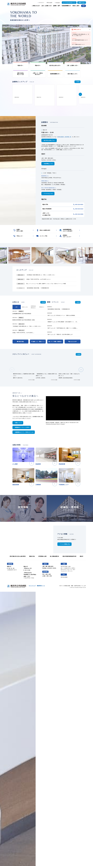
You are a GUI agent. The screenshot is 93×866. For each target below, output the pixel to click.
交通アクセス (82, 2)
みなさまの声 (73, 341)
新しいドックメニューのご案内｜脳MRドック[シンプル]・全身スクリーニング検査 (46, 283)
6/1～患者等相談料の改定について (80, 40)
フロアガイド (41, 2)
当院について (18, 422)
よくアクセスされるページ (69, 2)
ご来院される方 (36, 5)
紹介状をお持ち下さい (49, 140)
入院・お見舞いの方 (46, 5)
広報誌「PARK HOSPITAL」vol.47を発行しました (38, 279)
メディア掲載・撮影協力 (56, 341)
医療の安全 (32, 556)
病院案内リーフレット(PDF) (22, 427)
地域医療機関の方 (66, 5)
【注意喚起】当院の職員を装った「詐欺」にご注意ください (80, 35)
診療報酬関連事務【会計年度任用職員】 (22, 313)
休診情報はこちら (48, 163)
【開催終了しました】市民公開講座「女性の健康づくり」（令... (62, 321)
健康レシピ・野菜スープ (38, 341)
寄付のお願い (50, 2)
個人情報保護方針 (54, 556)
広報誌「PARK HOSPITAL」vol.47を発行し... (23, 332)
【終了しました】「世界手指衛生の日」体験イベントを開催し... (62, 328)
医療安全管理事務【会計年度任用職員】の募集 (23, 319)
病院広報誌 (21, 341)
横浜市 (81, 556)
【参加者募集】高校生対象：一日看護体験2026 (37, 288)
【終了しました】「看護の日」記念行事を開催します (60, 334)
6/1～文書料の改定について (78, 44)
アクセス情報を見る (65, 544)
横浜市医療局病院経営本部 (69, 556)
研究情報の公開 (42, 556)
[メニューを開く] (83, 6)
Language (57, 2)
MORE (78, 81)
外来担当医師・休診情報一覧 (64, 136)
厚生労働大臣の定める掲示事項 (18, 556)
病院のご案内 (76, 5)
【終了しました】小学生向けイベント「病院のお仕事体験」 (61, 315)
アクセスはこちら (48, 193)
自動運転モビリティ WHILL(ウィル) (24, 432)
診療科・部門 (56, 5)
